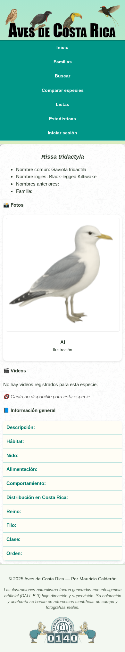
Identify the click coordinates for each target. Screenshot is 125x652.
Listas (62, 104)
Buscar (62, 76)
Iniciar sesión (62, 133)
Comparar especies (63, 90)
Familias (63, 62)
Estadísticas (62, 118)
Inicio (62, 47)
